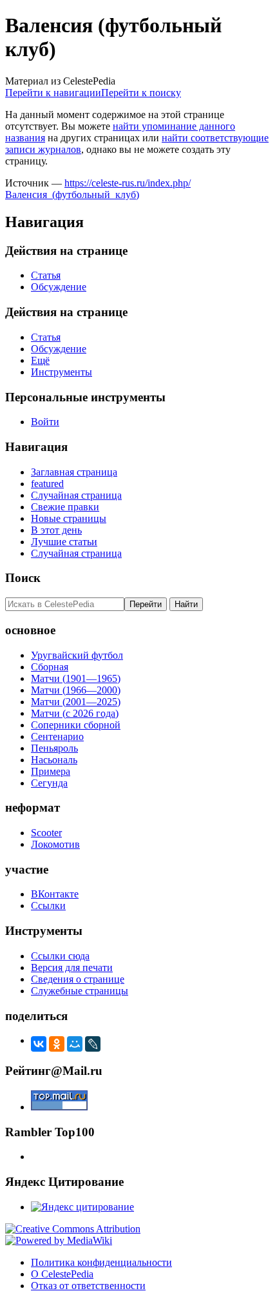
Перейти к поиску (141, 92)
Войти (45, 421)
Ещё (40, 360)
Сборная (49, 666)
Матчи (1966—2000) (75, 690)
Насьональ (54, 759)
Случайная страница (76, 495)
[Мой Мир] (74, 1044)
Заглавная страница (74, 471)
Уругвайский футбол (77, 655)
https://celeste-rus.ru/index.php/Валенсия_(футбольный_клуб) (98, 188)
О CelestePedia (62, 1273)
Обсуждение (58, 286)
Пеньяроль (54, 748)
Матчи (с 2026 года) (75, 713)
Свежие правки (65, 506)
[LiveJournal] (92, 1044)
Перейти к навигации (53, 92)
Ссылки (48, 905)
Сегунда (49, 782)
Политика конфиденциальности (101, 1262)
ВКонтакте (55, 893)
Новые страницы (68, 518)
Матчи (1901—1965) (75, 678)
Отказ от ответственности (88, 1285)
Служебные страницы (79, 990)
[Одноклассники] (56, 1044)
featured (47, 483)
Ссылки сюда (60, 955)
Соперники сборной (75, 724)
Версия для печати (72, 967)
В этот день (56, 530)
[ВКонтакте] (38, 1044)
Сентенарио (57, 736)
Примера (50, 771)
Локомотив (55, 844)
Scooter (46, 832)
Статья (46, 275)
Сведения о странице (77, 979)
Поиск (23, 578)
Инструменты (61, 371)
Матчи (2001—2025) (75, 701)
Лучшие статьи (64, 541)
